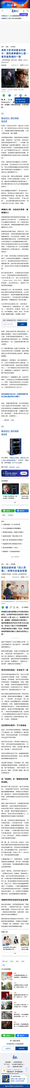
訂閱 (22, 324)
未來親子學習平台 (17, 1064)
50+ (9, 1067)
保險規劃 (13, 564)
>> (2, 113)
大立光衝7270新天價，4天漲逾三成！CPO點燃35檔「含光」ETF (21, 1006)
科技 (15, 983)
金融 (7, 564)
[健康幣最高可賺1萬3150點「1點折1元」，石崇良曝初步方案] (6, 996)
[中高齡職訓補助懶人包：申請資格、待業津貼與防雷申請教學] (6, 976)
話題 (15, 973)
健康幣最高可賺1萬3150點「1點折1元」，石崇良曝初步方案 (21, 996)
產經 (15, 1022)
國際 (7, 47)
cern (18, 467)
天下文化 (7, 1064)
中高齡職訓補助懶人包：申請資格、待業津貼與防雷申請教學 (21, 976)
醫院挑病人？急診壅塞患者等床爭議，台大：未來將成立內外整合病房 (21, 1015)
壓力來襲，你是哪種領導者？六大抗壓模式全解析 (21, 1025)
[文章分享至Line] (3, 95)
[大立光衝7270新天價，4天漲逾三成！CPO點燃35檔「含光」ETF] (6, 1005)
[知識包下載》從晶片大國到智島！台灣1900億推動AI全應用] (6, 1078)
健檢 (17, 961)
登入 (16, 102)
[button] (16, 502)
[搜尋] (27, 10)
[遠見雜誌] (15, 10)
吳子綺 (3, 577)
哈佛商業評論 (18, 1062)
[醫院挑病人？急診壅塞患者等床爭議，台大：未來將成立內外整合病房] (6, 1015)
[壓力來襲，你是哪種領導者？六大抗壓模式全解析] (6, 1025)
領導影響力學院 (17, 1067)
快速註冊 (21, 1048)
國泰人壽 (4, 961)
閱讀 (3, 515)
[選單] (2, 11)
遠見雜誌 (8, 1062)
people (12, 467)
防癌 (3, 965)
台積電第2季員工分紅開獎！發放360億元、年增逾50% (21, 986)
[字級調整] (25, 95)
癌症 (11, 961)
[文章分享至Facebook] (9, 95)
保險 (23, 961)
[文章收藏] (21, 95)
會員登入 (8, 1048)
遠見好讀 (3, 65)
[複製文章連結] (15, 95)
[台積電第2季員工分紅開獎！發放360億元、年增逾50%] (6, 986)
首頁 (2, 47)
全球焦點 (13, 47)
